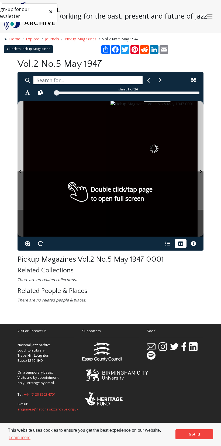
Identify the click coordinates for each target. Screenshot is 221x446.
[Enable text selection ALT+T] (27, 92)
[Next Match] (160, 80)
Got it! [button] (194, 434)
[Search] (27, 80)
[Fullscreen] (193, 80)
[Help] (193, 243)
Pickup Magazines (80, 38)
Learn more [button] (19, 437)
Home (14, 38)
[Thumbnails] (181, 243)
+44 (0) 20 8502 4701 (40, 394)
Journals (52, 38)
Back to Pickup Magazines (29, 49)
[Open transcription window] (40, 92)
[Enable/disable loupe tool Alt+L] (27, 243)
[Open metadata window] (168, 243)
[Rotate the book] (40, 243)
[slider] (56, 93)
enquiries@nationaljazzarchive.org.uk (48, 409)
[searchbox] (88, 80)
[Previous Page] (20, 169)
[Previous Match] (148, 80)
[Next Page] (200, 169)
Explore (32, 38)
